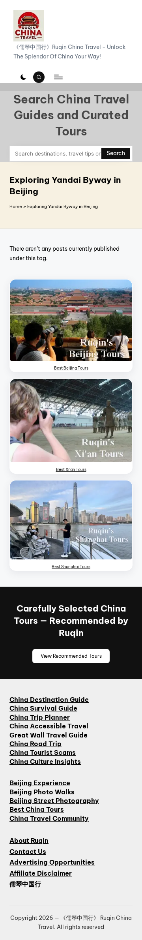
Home (15, 206)
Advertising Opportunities (52, 862)
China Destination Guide (49, 700)
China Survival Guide (43, 708)
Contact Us (27, 852)
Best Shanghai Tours (71, 566)
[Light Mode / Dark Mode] (23, 77)
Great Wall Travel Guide (48, 735)
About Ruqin (29, 840)
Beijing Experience (39, 783)
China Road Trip (35, 744)
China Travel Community (49, 818)
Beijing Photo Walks (42, 792)
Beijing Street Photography (54, 801)
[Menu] (58, 77)
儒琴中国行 (25, 884)
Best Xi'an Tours (71, 469)
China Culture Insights (45, 762)
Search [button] (115, 153)
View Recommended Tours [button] (71, 656)
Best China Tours (36, 809)
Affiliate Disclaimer (40, 873)
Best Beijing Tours (71, 368)
